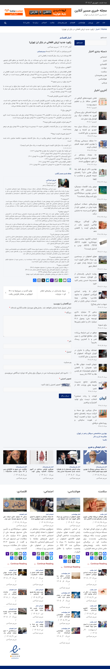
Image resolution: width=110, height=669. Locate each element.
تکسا (105, 440)
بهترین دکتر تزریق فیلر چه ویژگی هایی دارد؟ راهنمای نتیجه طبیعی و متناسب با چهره (85, 174)
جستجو (104, 37)
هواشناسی (81, 23)
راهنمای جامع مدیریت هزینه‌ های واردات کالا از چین (85, 385)
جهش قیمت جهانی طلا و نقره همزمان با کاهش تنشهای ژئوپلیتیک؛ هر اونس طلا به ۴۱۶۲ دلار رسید (85, 369)
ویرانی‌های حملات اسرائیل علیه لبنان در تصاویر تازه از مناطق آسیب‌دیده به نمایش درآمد (85, 209)
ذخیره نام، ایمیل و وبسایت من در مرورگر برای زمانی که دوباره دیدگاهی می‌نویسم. (36, 373)
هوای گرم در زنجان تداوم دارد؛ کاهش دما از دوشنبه (63, 597)
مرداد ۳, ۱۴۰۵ (63, 600)
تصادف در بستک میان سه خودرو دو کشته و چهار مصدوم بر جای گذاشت (85, 130)
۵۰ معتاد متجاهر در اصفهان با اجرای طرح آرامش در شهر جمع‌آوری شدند (85, 158)
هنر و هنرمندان (62, 23)
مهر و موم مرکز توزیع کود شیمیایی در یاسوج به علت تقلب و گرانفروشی (36, 595)
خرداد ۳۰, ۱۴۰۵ (63, 636)
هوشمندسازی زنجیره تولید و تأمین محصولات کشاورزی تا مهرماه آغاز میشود (10, 614)
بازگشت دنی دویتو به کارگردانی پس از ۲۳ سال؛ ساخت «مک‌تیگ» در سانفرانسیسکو (15, 471)
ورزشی (90, 23)
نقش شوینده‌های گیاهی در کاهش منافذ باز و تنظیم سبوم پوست (85, 101)
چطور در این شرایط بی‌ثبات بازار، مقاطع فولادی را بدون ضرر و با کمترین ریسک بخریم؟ (85, 337)
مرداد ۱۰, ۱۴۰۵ (47, 474)
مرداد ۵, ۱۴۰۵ (21, 474)
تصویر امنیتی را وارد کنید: (50, 384)
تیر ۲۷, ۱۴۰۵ (65, 620)
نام (69, 341)
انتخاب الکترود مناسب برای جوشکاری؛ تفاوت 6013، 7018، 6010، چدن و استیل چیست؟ (85, 243)
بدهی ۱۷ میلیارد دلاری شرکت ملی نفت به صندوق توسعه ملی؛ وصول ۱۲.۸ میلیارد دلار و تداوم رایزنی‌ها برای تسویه (90, 319)
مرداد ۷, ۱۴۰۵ (10, 616)
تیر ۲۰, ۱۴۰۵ (38, 613)
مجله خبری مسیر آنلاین (91, 10)
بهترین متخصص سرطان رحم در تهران (92, 433)
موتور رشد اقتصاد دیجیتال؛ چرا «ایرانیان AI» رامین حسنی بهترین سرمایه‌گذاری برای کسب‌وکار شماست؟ (85, 191)
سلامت (52, 23)
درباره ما (35, 23)
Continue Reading (98, 563)
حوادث (104, 68)
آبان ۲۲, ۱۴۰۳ (65, 47)
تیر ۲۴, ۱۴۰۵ (38, 597)
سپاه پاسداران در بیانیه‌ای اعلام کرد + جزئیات (53, 292)
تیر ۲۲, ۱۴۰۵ (91, 613)
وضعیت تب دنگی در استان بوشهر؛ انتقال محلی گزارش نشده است (90, 595)
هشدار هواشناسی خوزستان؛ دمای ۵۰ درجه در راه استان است (63, 618)
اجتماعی (44, 23)
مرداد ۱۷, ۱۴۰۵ (90, 578)
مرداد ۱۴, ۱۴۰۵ (10, 578)
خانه (103, 23)
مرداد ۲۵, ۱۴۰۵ (100, 522)
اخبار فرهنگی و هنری (96, 447)
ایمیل (68, 351)
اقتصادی (72, 23)
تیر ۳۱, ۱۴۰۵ (91, 597)
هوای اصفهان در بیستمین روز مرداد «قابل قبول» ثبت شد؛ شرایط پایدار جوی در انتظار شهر (85, 261)
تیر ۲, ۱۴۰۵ (38, 629)
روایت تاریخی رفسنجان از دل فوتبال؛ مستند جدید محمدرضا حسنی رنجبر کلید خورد (85, 278)
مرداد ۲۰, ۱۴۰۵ (74, 474)
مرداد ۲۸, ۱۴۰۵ (100, 474)
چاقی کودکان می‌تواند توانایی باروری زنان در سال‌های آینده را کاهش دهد (85, 226)
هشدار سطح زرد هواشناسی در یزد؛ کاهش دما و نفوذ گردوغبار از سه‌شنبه (63, 579)
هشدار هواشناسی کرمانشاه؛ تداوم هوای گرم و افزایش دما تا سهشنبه (63, 634)
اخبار (97, 23)
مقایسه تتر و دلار (100, 436)
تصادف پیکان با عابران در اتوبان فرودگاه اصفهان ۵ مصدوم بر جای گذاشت (85, 353)
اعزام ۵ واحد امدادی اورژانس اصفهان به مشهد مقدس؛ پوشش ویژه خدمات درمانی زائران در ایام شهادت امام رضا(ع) (90, 298)
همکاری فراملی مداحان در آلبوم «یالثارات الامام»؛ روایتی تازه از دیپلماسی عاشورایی (41, 471)
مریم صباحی (52, 47)
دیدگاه (68, 312)
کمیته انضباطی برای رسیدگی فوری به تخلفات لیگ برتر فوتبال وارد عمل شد (85, 115)
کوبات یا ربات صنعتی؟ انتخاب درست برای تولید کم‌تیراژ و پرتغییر (85, 399)
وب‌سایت (67, 362)
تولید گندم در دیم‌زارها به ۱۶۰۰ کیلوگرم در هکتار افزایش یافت (21, 292)
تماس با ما (26, 23)
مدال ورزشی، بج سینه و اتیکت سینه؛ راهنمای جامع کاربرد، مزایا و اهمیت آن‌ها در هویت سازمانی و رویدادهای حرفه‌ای (90, 417)
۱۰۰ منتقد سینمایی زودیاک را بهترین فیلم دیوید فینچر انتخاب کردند (85, 144)
